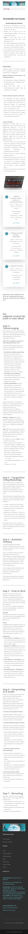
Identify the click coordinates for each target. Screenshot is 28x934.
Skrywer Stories (7, 864)
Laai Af (4, 867)
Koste (4, 859)
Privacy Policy (6, 839)
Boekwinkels (6, 861)
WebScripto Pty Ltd (17, 932)
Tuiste (4, 850)
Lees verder (16, 223)
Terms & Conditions (7, 842)
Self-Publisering (7, 856)
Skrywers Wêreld (7, 853)
